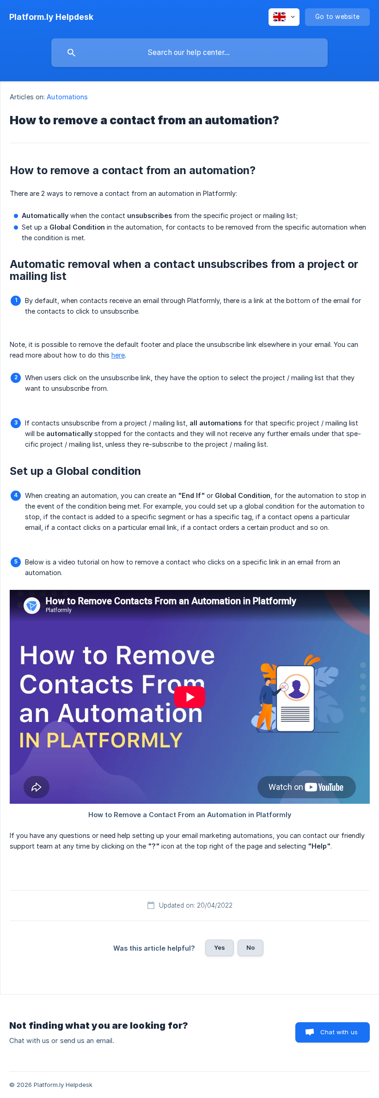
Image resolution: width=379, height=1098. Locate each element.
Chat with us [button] (339, 1032)
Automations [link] (67, 97)
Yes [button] (219, 947)
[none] (51, 17)
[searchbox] (189, 52)
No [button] (250, 947)
